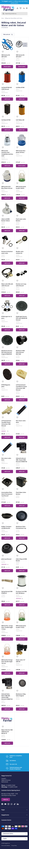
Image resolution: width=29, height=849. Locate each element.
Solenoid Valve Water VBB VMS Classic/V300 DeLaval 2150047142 (7, 696)
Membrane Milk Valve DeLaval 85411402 (20, 352)
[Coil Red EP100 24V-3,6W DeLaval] (7, 77)
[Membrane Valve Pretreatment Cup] (22, 516)
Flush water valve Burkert (21, 220)
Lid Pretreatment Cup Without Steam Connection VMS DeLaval (21, 387)
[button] (23, 8)
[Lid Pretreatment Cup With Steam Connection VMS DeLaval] (7, 410)
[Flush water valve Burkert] (22, 208)
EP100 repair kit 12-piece (6, 317)
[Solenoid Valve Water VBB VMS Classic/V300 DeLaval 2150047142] (7, 683)
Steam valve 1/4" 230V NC (20, 660)
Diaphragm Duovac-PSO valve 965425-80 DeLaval (21, 318)
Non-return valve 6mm (6, 459)
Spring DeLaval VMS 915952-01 (6, 592)
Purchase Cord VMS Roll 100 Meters (21, 592)
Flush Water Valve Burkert (21, 493)
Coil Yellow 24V (20, 120)
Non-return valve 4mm (21, 421)
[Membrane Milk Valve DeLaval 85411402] (22, 340)
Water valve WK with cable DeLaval (7, 284)
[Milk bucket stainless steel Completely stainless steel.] (7, 140)
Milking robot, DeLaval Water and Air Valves (13, 18)
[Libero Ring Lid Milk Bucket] (22, 548)
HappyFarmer (7, 843)
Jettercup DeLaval (6, 559)
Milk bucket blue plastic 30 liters (20, 151)
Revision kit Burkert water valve (7, 252)
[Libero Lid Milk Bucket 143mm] (7, 208)
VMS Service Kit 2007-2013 (5, 55)
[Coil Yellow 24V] (22, 109)
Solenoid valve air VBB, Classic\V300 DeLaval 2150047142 (21, 459)
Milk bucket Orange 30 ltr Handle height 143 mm (7, 661)
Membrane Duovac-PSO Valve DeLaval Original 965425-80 (6, 352)
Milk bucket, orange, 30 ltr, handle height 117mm (7, 627)
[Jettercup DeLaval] (7, 548)
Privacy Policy (14, 845)
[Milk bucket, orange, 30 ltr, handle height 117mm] (7, 615)
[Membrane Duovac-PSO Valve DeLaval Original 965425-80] (7, 340)
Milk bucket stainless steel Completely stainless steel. (7, 153)
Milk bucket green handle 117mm (21, 626)
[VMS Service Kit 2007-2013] (7, 44)
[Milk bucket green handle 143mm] (22, 176)
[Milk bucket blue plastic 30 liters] (22, 140)
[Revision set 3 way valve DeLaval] (22, 273)
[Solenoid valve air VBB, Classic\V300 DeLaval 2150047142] (22, 447)
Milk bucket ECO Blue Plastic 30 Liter (6, 187)
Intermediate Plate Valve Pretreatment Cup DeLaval (6, 494)
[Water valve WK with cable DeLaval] (7, 273)
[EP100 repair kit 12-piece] (7, 306)
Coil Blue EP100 (20, 87)
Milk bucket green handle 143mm (21, 187)
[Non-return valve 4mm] (22, 410)
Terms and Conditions (5, 845)
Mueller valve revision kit (19, 252)
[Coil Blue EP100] (22, 77)
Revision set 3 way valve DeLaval (21, 284)
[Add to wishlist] (2, 51)
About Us (5, 799)
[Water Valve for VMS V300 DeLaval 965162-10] (7, 719)
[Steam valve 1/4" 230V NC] (22, 649)
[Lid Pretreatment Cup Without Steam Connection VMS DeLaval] (22, 374)
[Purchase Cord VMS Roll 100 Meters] (22, 581)
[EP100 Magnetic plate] (7, 374)
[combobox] (14, 13)
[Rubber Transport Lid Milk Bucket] (7, 516)
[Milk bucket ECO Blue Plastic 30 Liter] (7, 176)
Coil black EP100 (5, 120)
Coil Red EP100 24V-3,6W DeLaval (6, 88)
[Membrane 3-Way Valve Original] (22, 683)
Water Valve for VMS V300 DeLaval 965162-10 (7, 731)
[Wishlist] (20, 8)
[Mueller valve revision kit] (22, 241)
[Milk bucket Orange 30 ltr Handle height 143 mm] (7, 649)
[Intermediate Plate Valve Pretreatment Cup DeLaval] (7, 482)
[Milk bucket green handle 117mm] (22, 615)
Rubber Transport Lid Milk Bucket (6, 527)
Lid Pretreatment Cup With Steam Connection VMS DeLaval (6, 423)
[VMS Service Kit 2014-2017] (22, 44)
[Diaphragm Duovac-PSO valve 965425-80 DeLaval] (22, 306)
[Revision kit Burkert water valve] (7, 241)
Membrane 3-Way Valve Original (21, 695)
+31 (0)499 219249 (10, 785)
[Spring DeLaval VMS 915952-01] (7, 581)
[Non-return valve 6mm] (7, 447)
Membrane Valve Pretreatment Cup (21, 527)
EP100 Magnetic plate (5, 385)
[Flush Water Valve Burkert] (22, 482)
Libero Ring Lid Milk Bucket (21, 559)
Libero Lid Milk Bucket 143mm (5, 220)
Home (2, 18)
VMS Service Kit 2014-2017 (20, 55)
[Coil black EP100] (7, 109)
